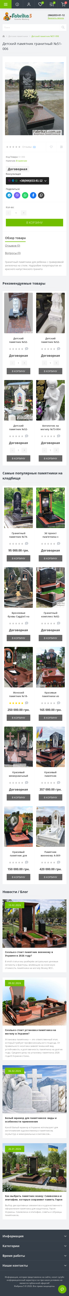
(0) (34, 146)
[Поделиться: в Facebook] (33, 195)
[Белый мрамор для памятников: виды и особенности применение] (34, 1089)
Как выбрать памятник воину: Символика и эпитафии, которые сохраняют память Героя (33, 1197)
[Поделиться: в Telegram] (9, 195)
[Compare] (61, 147)
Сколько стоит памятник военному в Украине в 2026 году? (29, 953)
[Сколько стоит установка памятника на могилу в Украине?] (34, 1001)
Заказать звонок (56, 18)
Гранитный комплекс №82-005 (50, 616)
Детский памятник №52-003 (18, 342)
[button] (28, 4)
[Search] (62, 27)
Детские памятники (18, 36)
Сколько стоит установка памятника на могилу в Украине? (30, 1031)
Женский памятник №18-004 (18, 696)
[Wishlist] (51, 147)
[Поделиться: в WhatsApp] (25, 195)
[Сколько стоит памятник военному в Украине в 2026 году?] (34, 923)
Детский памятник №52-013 (18, 429)
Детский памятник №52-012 (50, 342)
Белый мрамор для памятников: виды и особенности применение (31, 1119)
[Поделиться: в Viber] (17, 195)
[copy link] (41, 195)
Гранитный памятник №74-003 (18, 537)
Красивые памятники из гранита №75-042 (50, 696)
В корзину (34, 222)
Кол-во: (10, 207)
